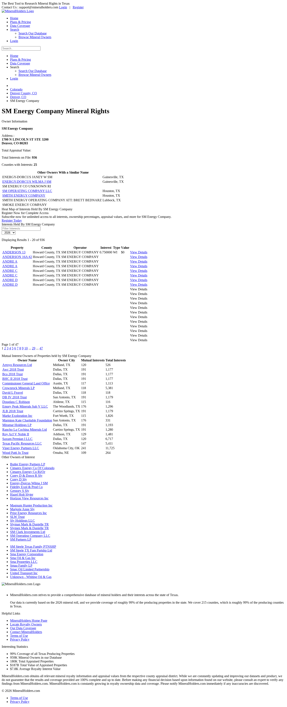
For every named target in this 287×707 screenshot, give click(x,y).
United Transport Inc (24, 573)
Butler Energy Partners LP (27, 464)
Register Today (12, 220)
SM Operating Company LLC (30, 535)
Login (63, 7)
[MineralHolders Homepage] (18, 11)
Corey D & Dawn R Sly (26, 475)
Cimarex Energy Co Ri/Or (27, 472)
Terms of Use (19, 635)
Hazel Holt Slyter (21, 494)
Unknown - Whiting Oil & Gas (30, 577)
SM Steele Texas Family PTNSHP (33, 546)
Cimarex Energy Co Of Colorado (32, 468)
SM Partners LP (20, 539)
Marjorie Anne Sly (22, 509)
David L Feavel (12, 392)
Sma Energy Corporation (26, 554)
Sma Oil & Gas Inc (23, 558)
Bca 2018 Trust (12, 374)
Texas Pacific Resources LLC (22, 443)
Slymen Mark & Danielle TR (29, 528)
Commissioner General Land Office (26, 383)
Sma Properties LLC (23, 561)
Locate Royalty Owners (26, 624)
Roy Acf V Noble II (15, 434)
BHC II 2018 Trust (15, 378)
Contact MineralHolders (26, 632)
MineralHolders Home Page (28, 620)
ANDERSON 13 (13, 252)
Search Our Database (32, 33)
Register (78, 7)
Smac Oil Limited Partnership (29, 569)
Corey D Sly (18, 479)
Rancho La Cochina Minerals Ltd (24, 429)
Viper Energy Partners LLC (20, 448)
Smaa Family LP (21, 565)
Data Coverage (20, 26)
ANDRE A (9, 261)
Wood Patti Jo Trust (15, 452)
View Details (138, 252)
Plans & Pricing (20, 22)
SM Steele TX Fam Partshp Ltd (31, 550)
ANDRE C (9, 271)
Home (14, 18)
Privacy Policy (19, 639)
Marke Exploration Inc (17, 415)
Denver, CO (18, 97)
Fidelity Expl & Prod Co (26, 487)
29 (33, 348)
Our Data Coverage (23, 628)
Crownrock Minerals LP (18, 388)
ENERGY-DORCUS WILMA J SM (26, 181)
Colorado (16, 89)
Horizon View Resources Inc (29, 498)
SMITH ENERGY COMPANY (23, 195)
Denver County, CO (23, 93)
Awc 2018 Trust (13, 369)
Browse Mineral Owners (34, 37)
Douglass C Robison (16, 402)
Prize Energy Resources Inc (28, 513)
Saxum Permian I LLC (17, 439)
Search (14, 29)
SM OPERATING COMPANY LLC (27, 191)
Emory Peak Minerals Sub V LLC (25, 406)
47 (41, 348)
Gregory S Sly (19, 490)
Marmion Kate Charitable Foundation (27, 420)
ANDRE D (10, 280)
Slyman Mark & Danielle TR (29, 524)
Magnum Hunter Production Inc (31, 505)
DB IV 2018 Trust (14, 397)
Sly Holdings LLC (22, 520)
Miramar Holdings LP (17, 425)
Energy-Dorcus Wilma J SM (29, 483)
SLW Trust (17, 517)
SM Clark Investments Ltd (27, 532)
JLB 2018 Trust (12, 411)
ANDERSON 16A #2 (17, 257)
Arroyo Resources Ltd (17, 365)
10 (26, 348)
